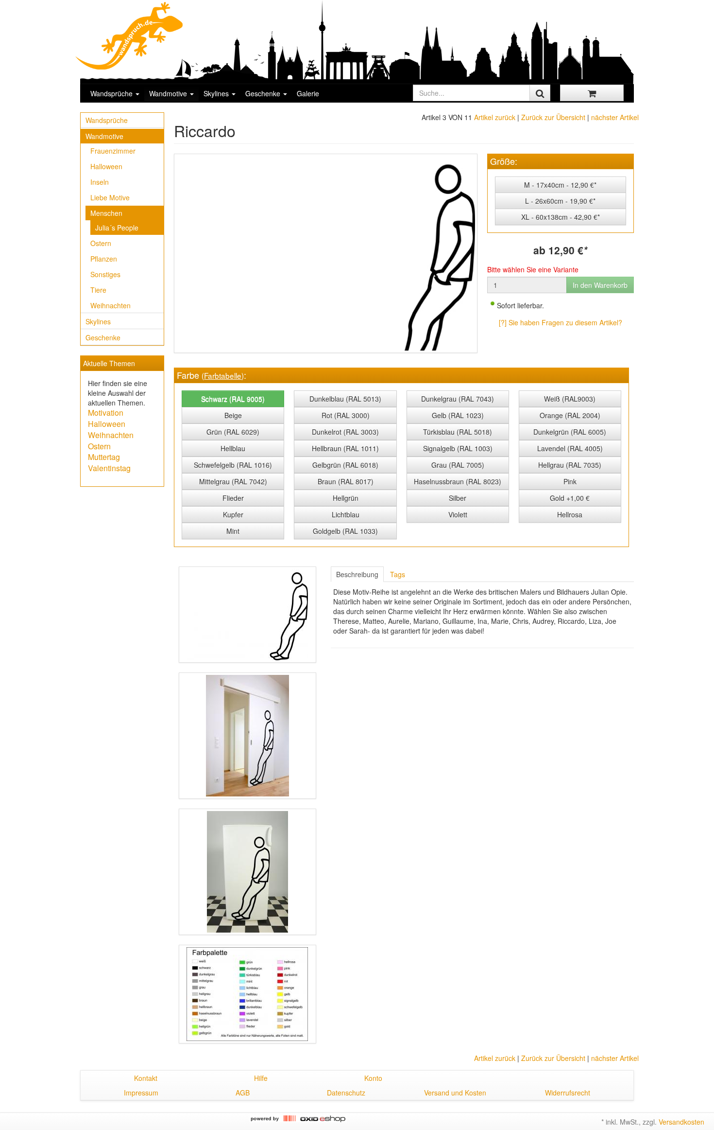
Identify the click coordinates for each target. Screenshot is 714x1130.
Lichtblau (345, 514)
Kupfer (233, 514)
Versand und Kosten (455, 1092)
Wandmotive (169, 93)
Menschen (106, 213)
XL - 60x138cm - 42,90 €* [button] (560, 217)
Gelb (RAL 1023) (458, 415)
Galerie (308, 93)
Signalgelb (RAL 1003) (458, 448)
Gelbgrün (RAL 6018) (345, 465)
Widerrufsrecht (567, 1092)
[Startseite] (129, 35)
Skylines (217, 93)
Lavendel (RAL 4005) (570, 448)
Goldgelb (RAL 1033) (345, 531)
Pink (570, 481)
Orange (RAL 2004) (570, 415)
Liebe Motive (110, 197)
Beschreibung (357, 574)
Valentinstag (109, 468)
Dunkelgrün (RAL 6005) (569, 432)
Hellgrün (345, 498)
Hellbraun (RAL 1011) (345, 448)
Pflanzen (103, 259)
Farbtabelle (222, 375)
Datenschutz (346, 1092)
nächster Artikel (615, 117)
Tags (397, 574)
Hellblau (233, 448)
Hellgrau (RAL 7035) (569, 465)
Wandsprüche (112, 93)
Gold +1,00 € (570, 498)
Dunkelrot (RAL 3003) (345, 432)
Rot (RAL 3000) (346, 415)
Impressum (141, 1092)
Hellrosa (569, 514)
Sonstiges (105, 274)
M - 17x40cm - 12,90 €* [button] (560, 185)
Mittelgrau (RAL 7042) (233, 481)
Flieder (233, 498)
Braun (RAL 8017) (346, 481)
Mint (232, 531)
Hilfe (261, 1078)
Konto (373, 1078)
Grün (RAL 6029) (232, 432)
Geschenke (263, 93)
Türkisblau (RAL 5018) (457, 432)
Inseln (99, 182)
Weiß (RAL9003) (569, 399)
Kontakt (145, 1078)
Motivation (105, 412)
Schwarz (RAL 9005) (233, 399)
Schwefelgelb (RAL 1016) (233, 465)
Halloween (106, 166)
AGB (243, 1092)
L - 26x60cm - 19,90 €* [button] (560, 201)
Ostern (100, 243)
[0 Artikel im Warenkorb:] (592, 93)
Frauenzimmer (113, 151)
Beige (233, 415)
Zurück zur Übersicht (553, 117)
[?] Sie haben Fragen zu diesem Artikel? (560, 322)
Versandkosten (681, 1122)
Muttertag (104, 456)
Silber (457, 498)
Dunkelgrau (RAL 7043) (457, 399)
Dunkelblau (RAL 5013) (345, 399)
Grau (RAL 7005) (457, 465)
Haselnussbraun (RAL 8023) (457, 481)
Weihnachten (110, 305)
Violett (457, 514)
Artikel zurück (494, 117)
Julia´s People (116, 227)
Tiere (98, 290)
